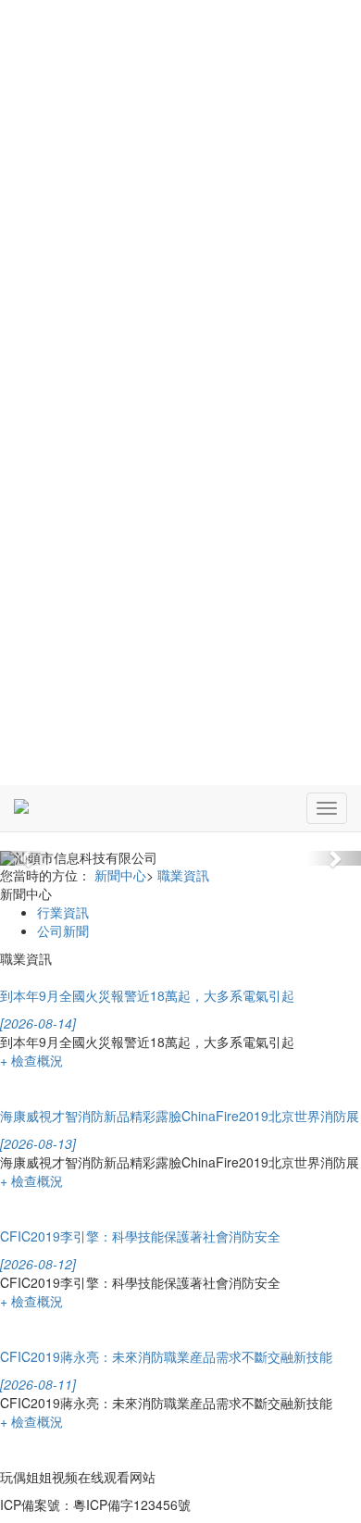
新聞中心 (120, 875)
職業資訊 (183, 875)
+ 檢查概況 (31, 1060)
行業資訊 (63, 912)
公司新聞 (63, 930)
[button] (27, 858)
